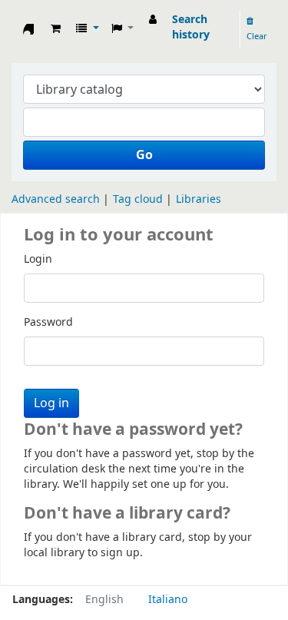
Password (48, 322)
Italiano (167, 600)
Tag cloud (138, 199)
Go (144, 155)
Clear (257, 36)
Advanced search (56, 199)
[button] (56, 29)
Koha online (28, 33)
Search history (191, 27)
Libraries (198, 199)
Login (38, 259)
